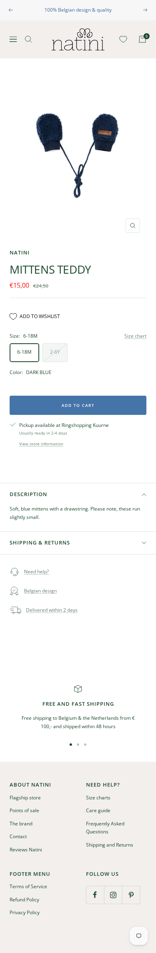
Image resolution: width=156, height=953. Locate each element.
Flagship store (25, 797)
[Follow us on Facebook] (95, 895)
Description (28, 494)
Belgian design (40, 590)
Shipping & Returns (40, 542)
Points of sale (24, 810)
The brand (21, 823)
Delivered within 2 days (52, 610)
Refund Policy (24, 899)
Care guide (98, 810)
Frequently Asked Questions (105, 827)
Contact (18, 836)
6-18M (24, 351)
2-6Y (55, 351)
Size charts (98, 797)
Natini (20, 252)
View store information (41, 443)
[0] (121, 39)
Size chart (135, 335)
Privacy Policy (25, 912)
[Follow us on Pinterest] (131, 895)
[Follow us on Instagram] (113, 895)
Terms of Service (28, 886)
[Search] (28, 39)
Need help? (36, 571)
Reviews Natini (26, 849)
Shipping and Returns (109, 844)
